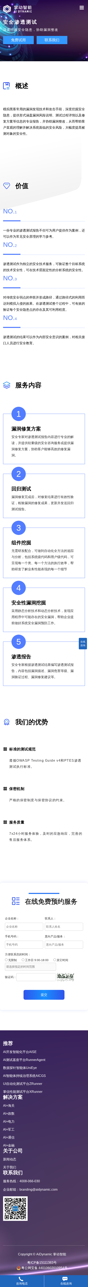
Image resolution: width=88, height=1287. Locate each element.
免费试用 (18, 40)
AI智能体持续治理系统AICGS (24, 1076)
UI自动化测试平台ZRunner (22, 1083)
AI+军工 (9, 1129)
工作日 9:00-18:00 (37, 960)
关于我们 (9, 1167)
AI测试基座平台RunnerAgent (24, 1060)
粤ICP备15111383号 (42, 1262)
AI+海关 (9, 1105)
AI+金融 (9, 1145)
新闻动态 (9, 1159)
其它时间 (62, 960)
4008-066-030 (29, 1181)
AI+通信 (9, 1137)
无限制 (12, 960)
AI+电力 (9, 1121)
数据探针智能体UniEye (20, 1068)
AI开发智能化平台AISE (20, 1052)
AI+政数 (9, 1113)
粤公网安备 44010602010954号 (44, 1268)
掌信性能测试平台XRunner (22, 1091)
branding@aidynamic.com (38, 1189)
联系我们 (52, 40)
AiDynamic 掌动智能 (51, 1254)
